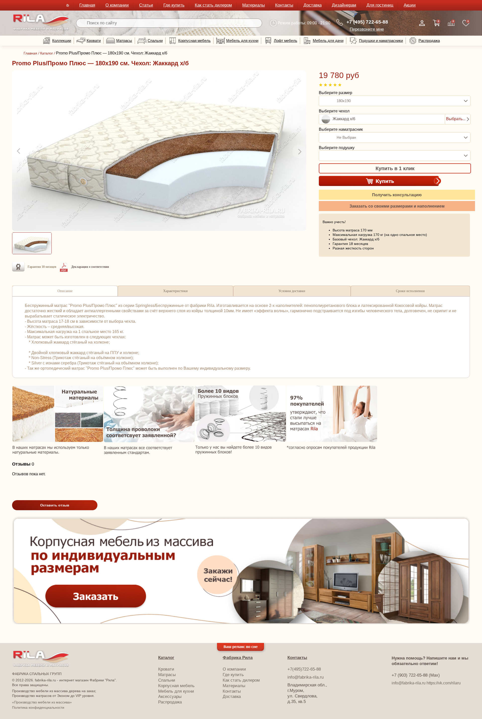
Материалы (253, 5)
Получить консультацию (397, 195)
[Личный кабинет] (422, 23)
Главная (87, 5)
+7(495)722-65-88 (304, 669)
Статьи (146, 5)
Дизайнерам (344, 5)
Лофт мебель (285, 40)
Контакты (284, 5)
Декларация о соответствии (90, 267)
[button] (19, 151)
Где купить (174, 5)
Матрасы (124, 40)
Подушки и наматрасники (381, 40)
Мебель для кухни (242, 40)
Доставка (313, 5)
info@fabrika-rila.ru (305, 677)
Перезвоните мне (367, 29)
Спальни (155, 40)
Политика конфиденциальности (38, 707)
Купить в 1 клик (395, 168)
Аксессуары (170, 696)
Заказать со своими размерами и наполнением (397, 206)
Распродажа (429, 40)
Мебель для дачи (328, 40)
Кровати (94, 40)
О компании (117, 5)
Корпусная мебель (194, 40)
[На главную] (41, 29)
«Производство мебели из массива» (42, 702)
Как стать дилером (213, 5)
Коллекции (61, 40)
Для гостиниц (380, 5)
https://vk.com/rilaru (444, 683)
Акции (410, 5)
